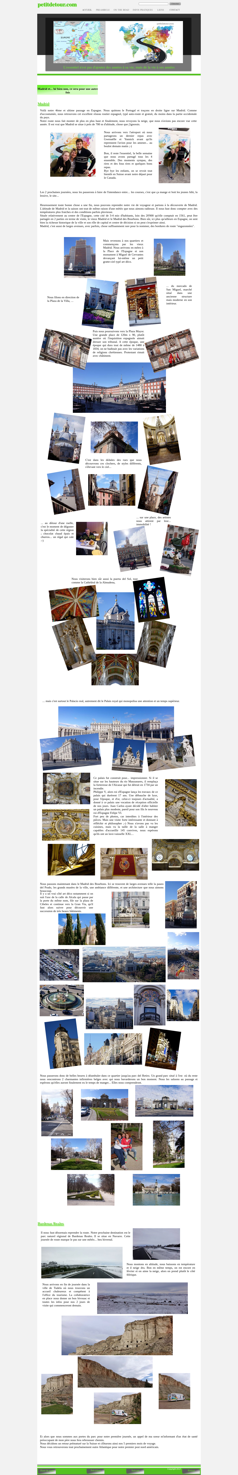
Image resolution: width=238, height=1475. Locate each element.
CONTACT (175, 9)
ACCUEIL (87, 9)
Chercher (175, 4)
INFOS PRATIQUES (143, 9)
